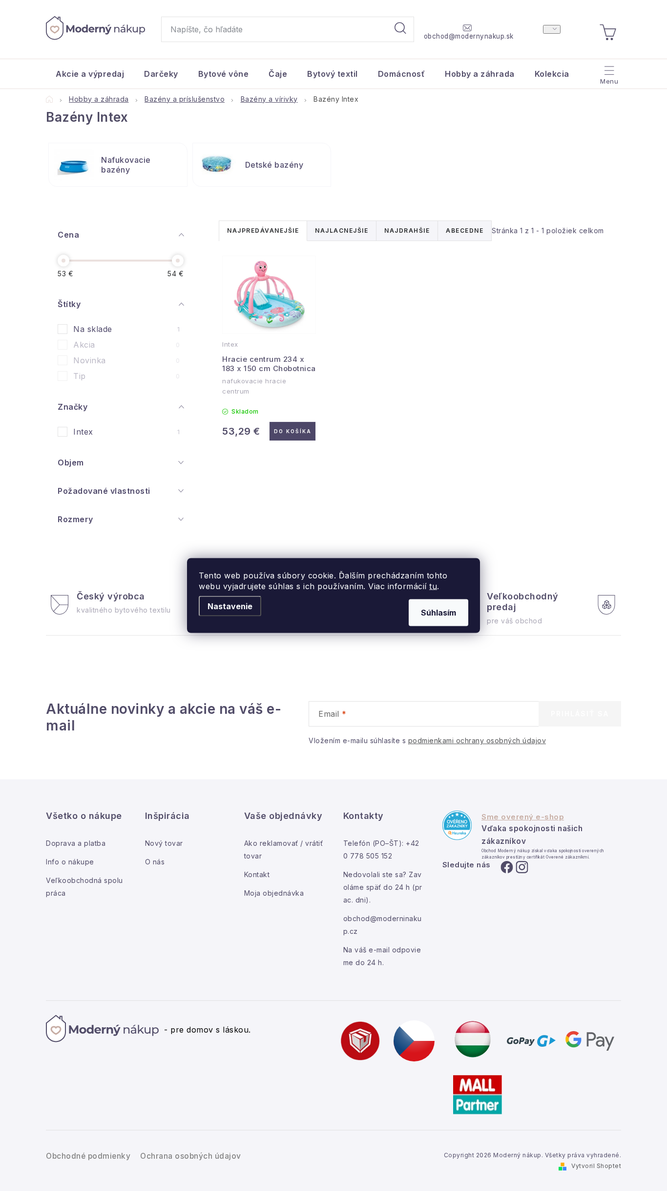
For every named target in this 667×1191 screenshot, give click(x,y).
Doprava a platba (75, 843)
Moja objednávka (274, 893)
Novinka (126, 360)
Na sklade (126, 329)
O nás (155, 862)
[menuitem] (90, 73)
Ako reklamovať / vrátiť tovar (283, 849)
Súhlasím (438, 613)
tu (433, 586)
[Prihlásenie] (552, 29)
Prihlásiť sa (580, 713)
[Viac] (608, 71)
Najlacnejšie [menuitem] (341, 230)
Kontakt (257, 874)
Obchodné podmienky (88, 1156)
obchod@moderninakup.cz (382, 924)
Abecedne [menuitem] (464, 230)
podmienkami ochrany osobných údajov (477, 740)
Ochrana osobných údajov (190, 1156)
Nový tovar (164, 843)
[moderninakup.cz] (414, 1040)
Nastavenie (230, 606)
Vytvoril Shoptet (596, 1165)
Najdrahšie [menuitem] (407, 230)
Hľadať (400, 29)
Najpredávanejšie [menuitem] (263, 230)
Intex (126, 432)
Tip (126, 376)
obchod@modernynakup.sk (469, 36)
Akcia (126, 345)
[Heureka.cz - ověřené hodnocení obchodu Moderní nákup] (457, 825)
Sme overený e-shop (522, 817)
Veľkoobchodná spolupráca (84, 886)
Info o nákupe (70, 862)
